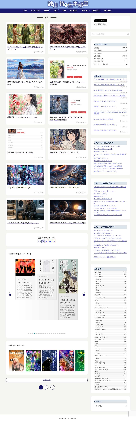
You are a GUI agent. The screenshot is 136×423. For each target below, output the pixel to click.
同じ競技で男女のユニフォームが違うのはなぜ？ (108, 215)
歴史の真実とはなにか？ (101, 158)
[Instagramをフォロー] (43, 241)
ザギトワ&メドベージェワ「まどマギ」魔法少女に (108, 168)
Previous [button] (11, 360)
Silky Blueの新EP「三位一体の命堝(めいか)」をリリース (110, 79)
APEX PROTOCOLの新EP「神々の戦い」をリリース (109, 85)
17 (52, 387)
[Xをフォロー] (39, 241)
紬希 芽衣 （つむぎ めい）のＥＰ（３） (105, 130)
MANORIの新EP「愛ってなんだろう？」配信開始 (108, 90)
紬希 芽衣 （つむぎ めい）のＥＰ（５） (105, 101)
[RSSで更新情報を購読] (54, 241)
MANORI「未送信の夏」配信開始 (103, 119)
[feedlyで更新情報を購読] (50, 241)
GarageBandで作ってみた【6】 (103, 149)
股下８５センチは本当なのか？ (103, 161)
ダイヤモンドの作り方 (100, 193)
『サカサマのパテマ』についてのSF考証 (105, 208)
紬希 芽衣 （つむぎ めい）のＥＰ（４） (105, 107)
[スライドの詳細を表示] (16, 360)
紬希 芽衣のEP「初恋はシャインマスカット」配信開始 (109, 96)
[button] (28, 333)
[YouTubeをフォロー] (46, 241)
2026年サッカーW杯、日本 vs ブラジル (105, 124)
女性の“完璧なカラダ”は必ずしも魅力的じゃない (108, 163)
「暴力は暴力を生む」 (22, 282)
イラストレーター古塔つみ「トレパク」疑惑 (107, 146)
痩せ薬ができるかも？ (100, 151)
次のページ (46, 380)
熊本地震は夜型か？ (100, 196)
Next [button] (81, 360)
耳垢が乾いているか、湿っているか (104, 191)
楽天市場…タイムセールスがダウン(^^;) (105, 171)
